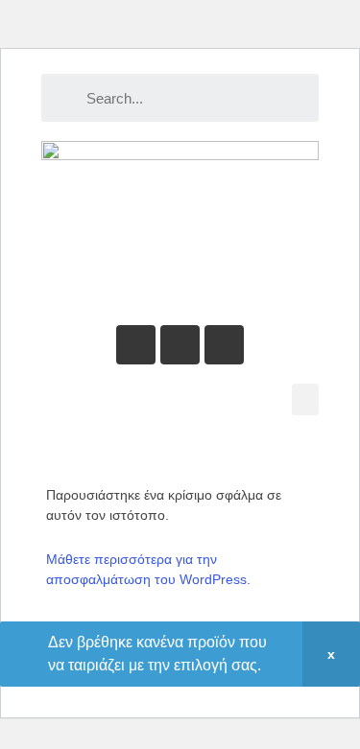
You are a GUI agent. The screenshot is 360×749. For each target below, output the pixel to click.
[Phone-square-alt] (136, 344)
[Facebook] (180, 344)
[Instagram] (224, 344)
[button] (305, 399)
